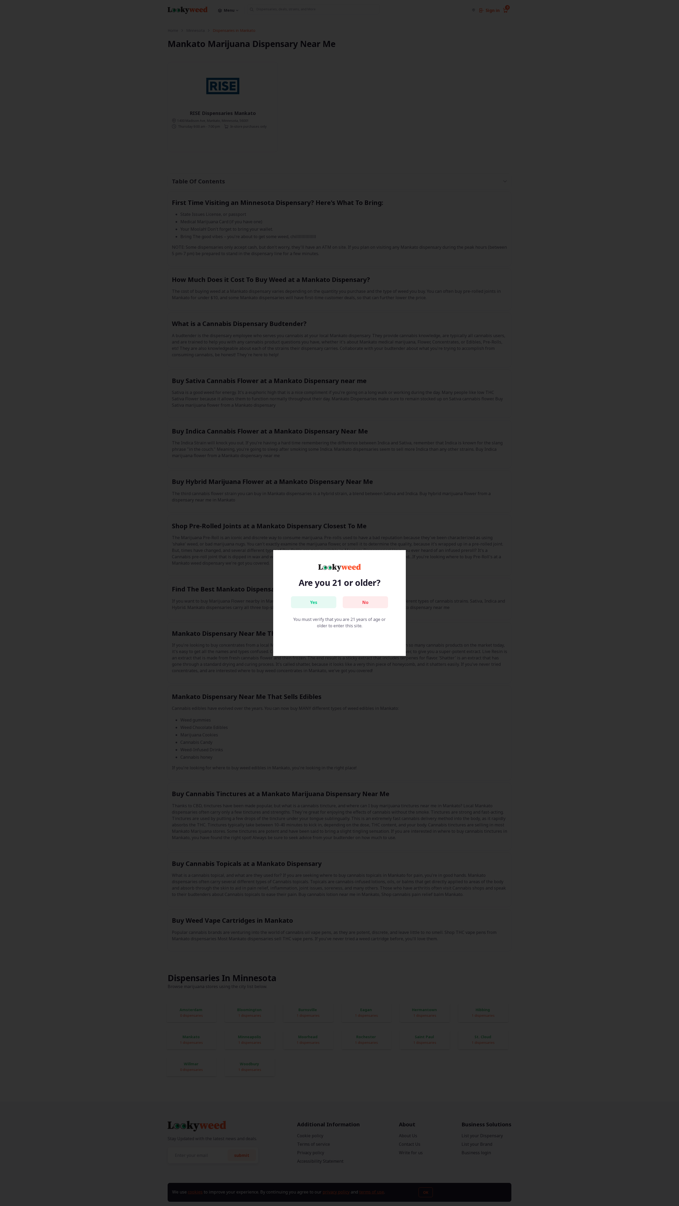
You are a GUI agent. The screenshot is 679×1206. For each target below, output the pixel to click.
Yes (313, 602)
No (365, 602)
